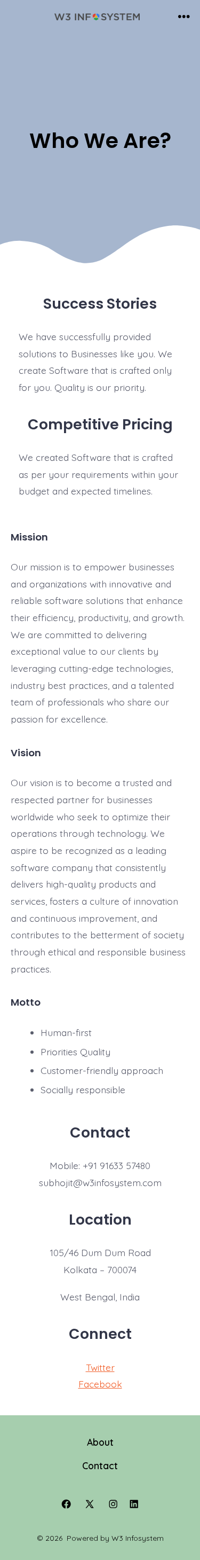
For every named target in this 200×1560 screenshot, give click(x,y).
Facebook (100, 1384)
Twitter (100, 1367)
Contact (100, 1465)
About (100, 1442)
